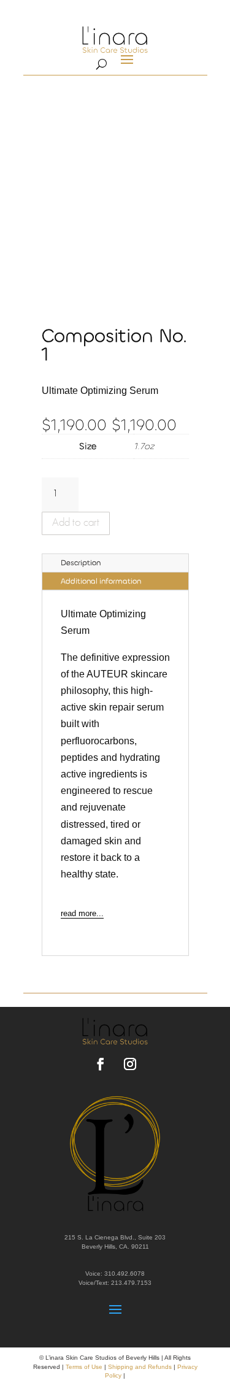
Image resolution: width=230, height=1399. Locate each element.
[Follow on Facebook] (100, 1064)
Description (81, 563)
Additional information (101, 581)
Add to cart (75, 523)
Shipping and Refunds (140, 1366)
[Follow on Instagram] (130, 1064)
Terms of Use (84, 1366)
